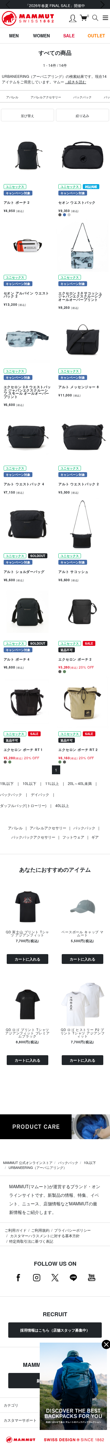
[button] (27, 115)
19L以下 (7, 783)
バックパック (82, 97)
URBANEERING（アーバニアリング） (38, 1167)
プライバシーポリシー (72, 1230)
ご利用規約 (40, 1230)
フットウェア (73, 837)
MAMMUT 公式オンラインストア (28, 1162)
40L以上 (62, 805)
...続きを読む (75, 81)
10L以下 (29, 783)
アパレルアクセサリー (46, 97)
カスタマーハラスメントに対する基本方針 (44, 1235)
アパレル (12, 97)
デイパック (40, 794)
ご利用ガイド (16, 1230)
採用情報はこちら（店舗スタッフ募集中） (55, 1330)
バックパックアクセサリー (33, 837)
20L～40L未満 (80, 783)
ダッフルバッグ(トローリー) (23, 805)
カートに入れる (27, 959)
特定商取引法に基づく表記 (31, 1241)
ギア (95, 837)
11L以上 (52, 783)
